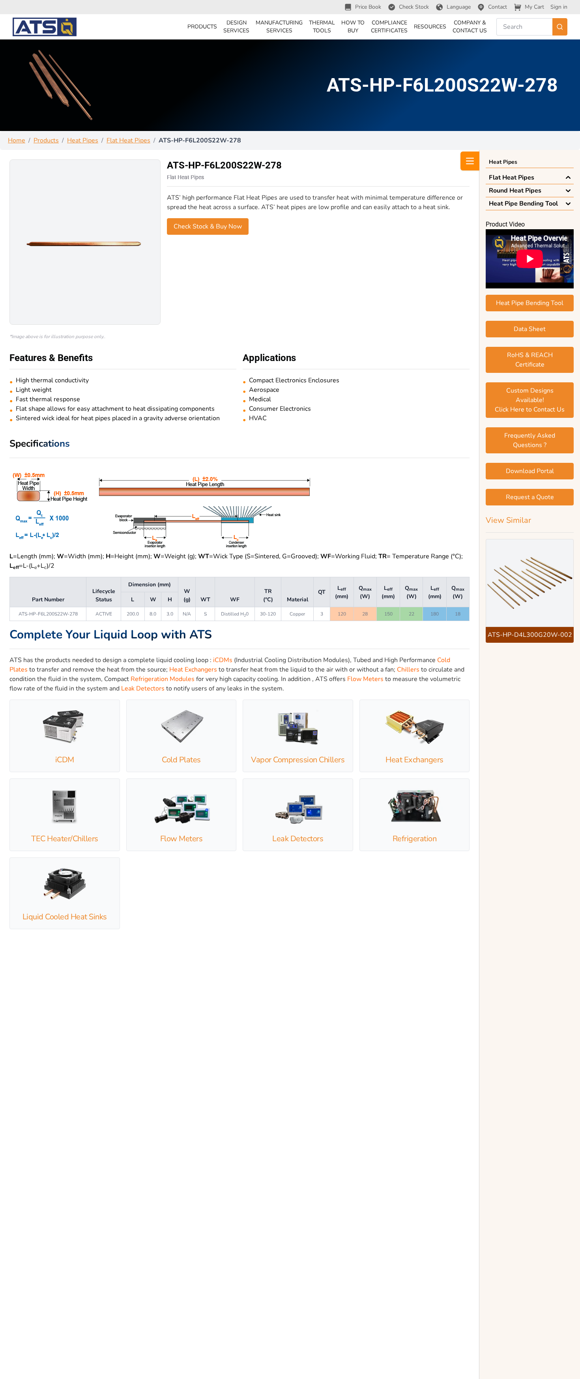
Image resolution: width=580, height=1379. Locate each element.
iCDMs (222, 660)
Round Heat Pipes (515, 190)
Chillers (408, 669)
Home (16, 140)
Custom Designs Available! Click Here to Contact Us (530, 400)
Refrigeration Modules (163, 679)
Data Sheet (530, 329)
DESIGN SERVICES (236, 26)
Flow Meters (365, 679)
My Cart (534, 7)
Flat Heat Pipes (128, 140)
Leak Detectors (143, 688)
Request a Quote (530, 497)
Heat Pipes (82, 140)
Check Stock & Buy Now (208, 226)
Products (46, 140)
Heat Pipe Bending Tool (523, 203)
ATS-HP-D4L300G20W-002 (530, 635)
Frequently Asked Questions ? (529, 440)
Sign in (558, 7)
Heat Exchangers (193, 669)
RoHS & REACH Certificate (530, 360)
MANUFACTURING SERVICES (279, 26)
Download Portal (530, 471)
